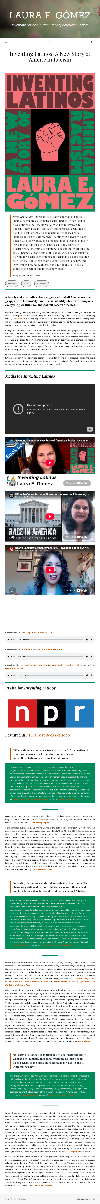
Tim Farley (25, 632)
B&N (26, 283)
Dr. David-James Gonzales (34, 665)
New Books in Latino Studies (67, 665)
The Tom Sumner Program (49, 649)
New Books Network (15, 668)
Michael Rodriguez (43, 869)
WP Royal (21, 1199)
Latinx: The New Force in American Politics (28, 981)
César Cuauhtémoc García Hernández (30, 799)
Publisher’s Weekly (43, 1185)
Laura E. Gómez (50, 16)
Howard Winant (20, 945)
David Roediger (30, 1095)
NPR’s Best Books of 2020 (48, 735)
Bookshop (41, 283)
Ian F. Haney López (40, 822)
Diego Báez (75, 1151)
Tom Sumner (26, 649)
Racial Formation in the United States (57, 945)
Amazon (11, 283)
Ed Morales (81, 978)
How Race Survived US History (61, 1095)
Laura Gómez (19, 318)
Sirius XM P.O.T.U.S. (43, 632)
